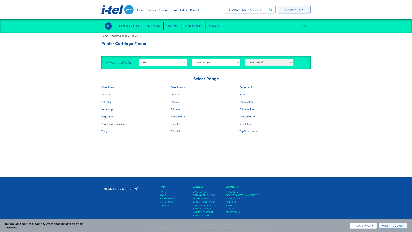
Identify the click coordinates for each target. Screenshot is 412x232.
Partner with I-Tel (202, 199)
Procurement (233, 192)
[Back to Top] (403, 213)
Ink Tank (106, 101)
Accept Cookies (393, 225)
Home (104, 35)
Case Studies (166, 202)
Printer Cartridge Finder (123, 35)
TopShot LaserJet (248, 131)
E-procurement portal (205, 205)
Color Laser (107, 87)
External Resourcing (204, 195)
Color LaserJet (178, 87)
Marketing (231, 205)
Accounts (231, 202)
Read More (11, 227)
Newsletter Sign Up (118, 188)
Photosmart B (178, 116)
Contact (164, 205)
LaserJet (174, 101)
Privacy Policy (363, 225)
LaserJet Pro (246, 101)
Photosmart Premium (113, 124)
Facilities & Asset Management (242, 195)
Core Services (200, 192)
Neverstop (107, 109)
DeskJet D (176, 94)
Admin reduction (202, 209)
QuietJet (175, 124)
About (163, 195)
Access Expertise (169, 199)
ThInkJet (175, 131)
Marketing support (203, 212)
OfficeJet (175, 109)
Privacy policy (233, 212)
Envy (242, 94)
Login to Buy (294, 9)
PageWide (107, 116)
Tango (104, 131)
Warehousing (233, 199)
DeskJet (105, 94)
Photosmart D (247, 116)
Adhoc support (201, 216)
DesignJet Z (246, 87)
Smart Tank (245, 124)
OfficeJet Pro (246, 109)
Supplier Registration (204, 202)
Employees (231, 209)
